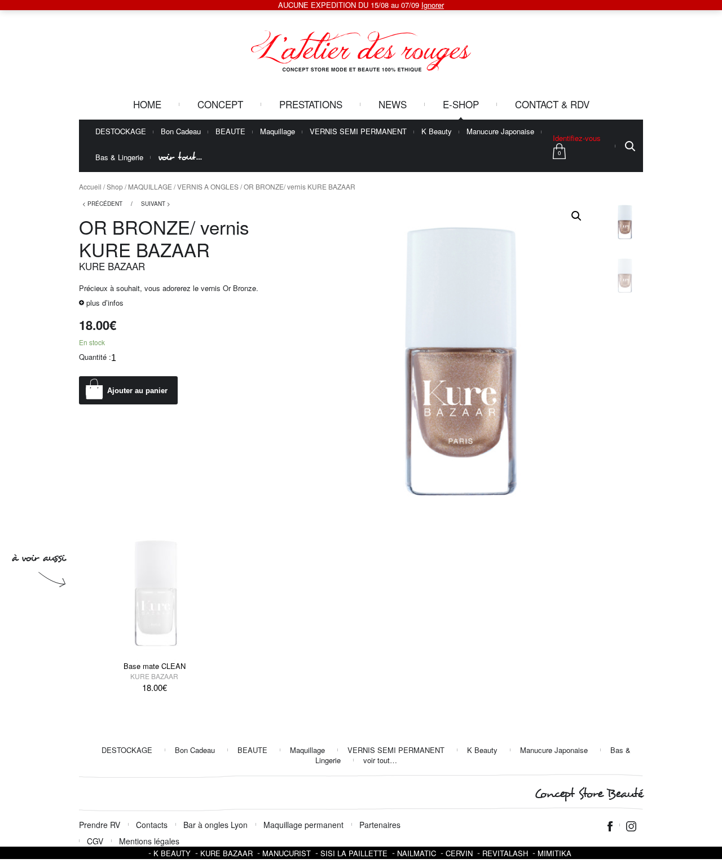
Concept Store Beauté (588, 794)
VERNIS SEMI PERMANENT (358, 131)
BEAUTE (230, 131)
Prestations (310, 104)
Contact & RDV (552, 104)
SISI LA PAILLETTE (354, 853)
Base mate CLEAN (155, 666)
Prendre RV (99, 824)
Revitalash (505, 853)
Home (147, 104)
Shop (115, 186)
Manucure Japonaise (500, 131)
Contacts (152, 824)
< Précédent (102, 204)
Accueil (90, 186)
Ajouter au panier (137, 390)
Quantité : (95, 357)
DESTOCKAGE (120, 131)
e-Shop (461, 104)
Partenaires (379, 824)
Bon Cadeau (181, 131)
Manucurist (286, 853)
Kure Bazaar (112, 266)
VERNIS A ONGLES (208, 186)
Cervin (459, 853)
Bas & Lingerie (119, 157)
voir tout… (180, 157)
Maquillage (277, 131)
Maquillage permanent (303, 824)
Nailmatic (416, 853)
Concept (220, 104)
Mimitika (554, 853)
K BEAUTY (172, 853)
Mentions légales (149, 841)
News (392, 104)
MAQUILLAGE (150, 186)
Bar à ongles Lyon (215, 824)
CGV (95, 841)
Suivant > (155, 204)
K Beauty (436, 131)
